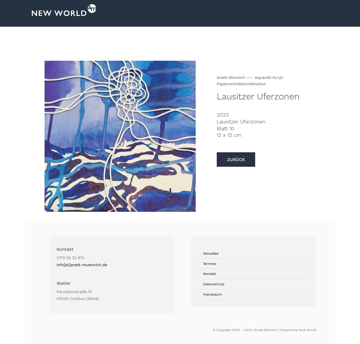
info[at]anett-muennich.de (82, 264)
